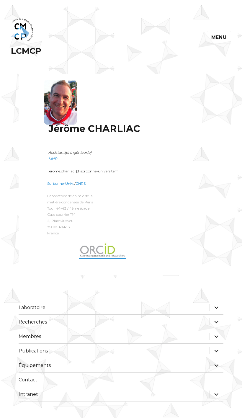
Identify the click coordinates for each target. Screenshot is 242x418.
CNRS (81, 183)
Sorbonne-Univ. (60, 183)
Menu (219, 37)
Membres (30, 336)
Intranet (28, 394)
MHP (52, 158)
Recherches (33, 322)
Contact (28, 380)
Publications (33, 351)
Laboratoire (32, 307)
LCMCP (26, 51)
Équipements (35, 365)
